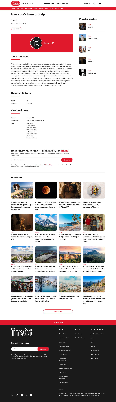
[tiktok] (17, 395)
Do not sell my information (63, 359)
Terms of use (62, 372)
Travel (35, 8)
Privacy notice (63, 354)
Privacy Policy (48, 165)
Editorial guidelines (64, 350)
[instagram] (12, 395)
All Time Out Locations (97, 334)
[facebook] (22, 395)
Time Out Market (59, 8)
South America (95, 354)
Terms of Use (39, 165)
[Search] (94, 3)
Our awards (62, 342)
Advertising (78, 334)
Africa (92, 338)
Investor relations (64, 338)
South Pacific (94, 358)
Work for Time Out (64, 346)
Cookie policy (62, 364)
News (13, 8)
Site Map (61, 389)
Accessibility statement (65, 368)
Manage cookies (63, 383)
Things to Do (20, 8)
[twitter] (26, 395)
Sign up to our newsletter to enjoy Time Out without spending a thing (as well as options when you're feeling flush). (40, 154)
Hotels (41, 8)
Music (51, 8)
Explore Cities (49, 3)
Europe (93, 346)
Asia (92, 342)
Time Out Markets (62, 3)
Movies (46, 8)
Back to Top (59, 322)
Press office (62, 334)
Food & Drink (28, 8)
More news (58, 311)
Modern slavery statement (63, 377)
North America (95, 350)
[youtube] (31, 395)
